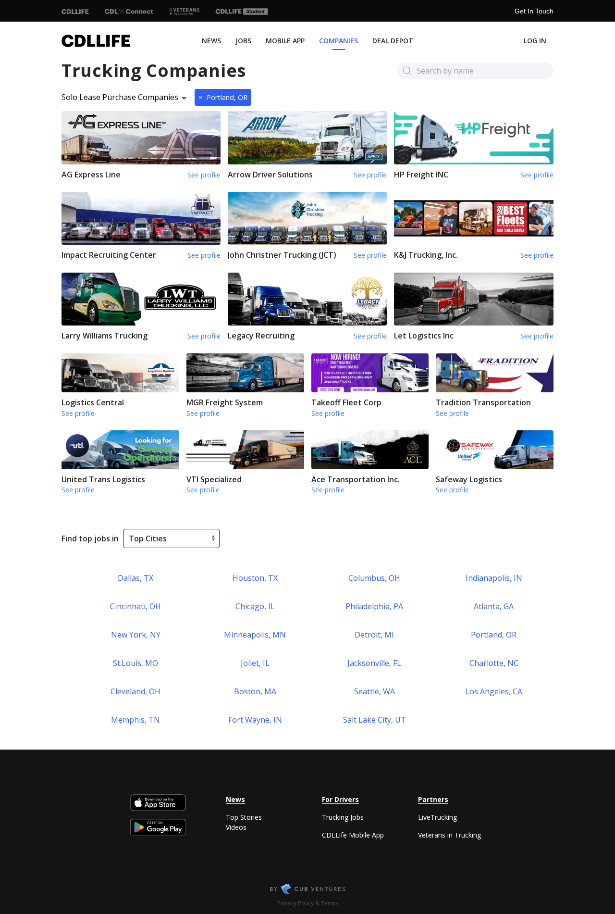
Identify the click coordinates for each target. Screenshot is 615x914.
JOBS (243, 40)
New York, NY (135, 634)
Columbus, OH (374, 578)
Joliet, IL (255, 663)
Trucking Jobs (343, 817)
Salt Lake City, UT (374, 719)
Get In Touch (534, 11)
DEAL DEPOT (392, 40)
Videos (236, 827)
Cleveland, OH (135, 691)
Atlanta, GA (494, 606)
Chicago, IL (255, 606)
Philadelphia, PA (374, 606)
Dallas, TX (135, 578)
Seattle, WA (374, 691)
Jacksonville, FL (374, 663)
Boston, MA (255, 691)
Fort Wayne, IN (255, 719)
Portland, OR (222, 97)
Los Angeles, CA (493, 691)
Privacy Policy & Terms (307, 903)
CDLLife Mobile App (353, 834)
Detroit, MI (374, 634)
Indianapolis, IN (494, 578)
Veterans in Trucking (449, 834)
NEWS (211, 40)
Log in (535, 40)
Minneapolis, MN (255, 634)
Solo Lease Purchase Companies (120, 97)
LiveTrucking (437, 817)
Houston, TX (255, 578)
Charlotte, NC (493, 663)
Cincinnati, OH (135, 606)
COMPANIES (338, 40)
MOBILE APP (285, 40)
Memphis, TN (135, 719)
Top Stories (244, 817)
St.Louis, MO (135, 663)
